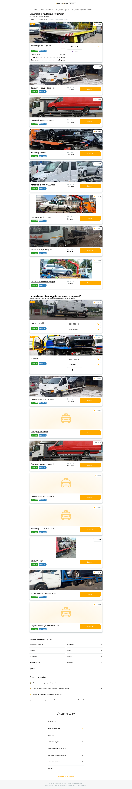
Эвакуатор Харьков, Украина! (42, 88)
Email (76, 370)
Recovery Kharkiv (37, 323)
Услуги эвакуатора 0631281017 (43, 593)
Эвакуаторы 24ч (37, 561)
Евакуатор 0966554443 (40, 153)
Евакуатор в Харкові (62, 10)
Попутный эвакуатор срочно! (42, 120)
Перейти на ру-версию (66, 776)
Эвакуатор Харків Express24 (42, 496)
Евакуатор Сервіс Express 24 (42, 529)
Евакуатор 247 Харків (39, 432)
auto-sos (34, 358)
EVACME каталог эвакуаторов (43, 282)
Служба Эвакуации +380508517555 (45, 625)
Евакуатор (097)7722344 (40, 217)
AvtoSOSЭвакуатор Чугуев (41, 249)
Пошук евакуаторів (46, 10)
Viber (76, 52)
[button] (100, 107)
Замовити (90, 89)
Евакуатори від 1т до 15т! (41, 45)
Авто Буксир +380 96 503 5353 (43, 185)
